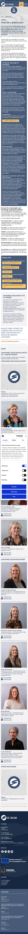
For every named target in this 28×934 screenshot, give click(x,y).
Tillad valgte (14, 491)
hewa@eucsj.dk (7, 720)
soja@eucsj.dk (7, 554)
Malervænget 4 (5, 908)
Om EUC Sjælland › (5, 880)
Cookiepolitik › (4, 883)
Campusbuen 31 (5, 919)
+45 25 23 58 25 (7, 636)
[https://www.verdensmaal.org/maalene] (8, 871)
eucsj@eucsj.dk (8, 834)
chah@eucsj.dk (7, 637)
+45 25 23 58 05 (7, 678)
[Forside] (9, 4)
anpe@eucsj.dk (7, 598)
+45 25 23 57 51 (7, 760)
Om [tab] (23, 440)
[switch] (24, 470)
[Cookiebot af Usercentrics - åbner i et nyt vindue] (17, 436)
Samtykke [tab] (5, 440)
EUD (2, 16)
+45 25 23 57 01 (7, 597)
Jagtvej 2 (3, 907)
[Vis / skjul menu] (26, 4)
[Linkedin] (9, 851)
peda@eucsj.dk (7, 515)
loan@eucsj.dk (7, 761)
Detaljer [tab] (14, 440)
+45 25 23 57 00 (7, 718)
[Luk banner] (25, 436)
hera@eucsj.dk (7, 679)
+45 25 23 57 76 (7, 514)
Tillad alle (14, 486)
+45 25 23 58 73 (7, 553)
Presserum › (4, 884)
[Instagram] (5, 851)
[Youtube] (12, 851)
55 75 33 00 (6, 832)
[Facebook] (2, 851)
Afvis (14, 496)
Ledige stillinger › (5, 881)
